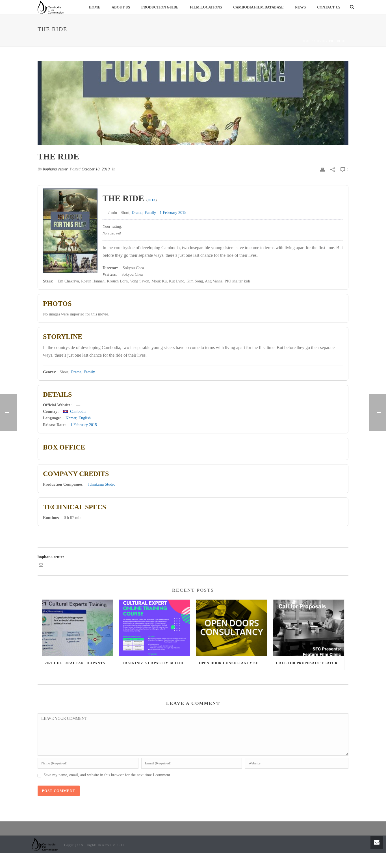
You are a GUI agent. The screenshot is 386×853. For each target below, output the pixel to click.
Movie (319, 41)
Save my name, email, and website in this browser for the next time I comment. (107, 775)
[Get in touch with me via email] (41, 566)
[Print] (322, 169)
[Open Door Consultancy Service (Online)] (231, 628)
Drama (137, 212)
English (85, 418)
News (300, 7)
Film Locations (206, 7)
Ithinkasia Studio (101, 484)
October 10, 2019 (96, 169)
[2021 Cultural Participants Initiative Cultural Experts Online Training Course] (77, 628)
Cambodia (78, 411)
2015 (151, 200)
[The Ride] (193, 103)
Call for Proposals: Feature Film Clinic (310, 663)
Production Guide (160, 7)
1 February (168, 212)
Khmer (71, 418)
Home (94, 7)
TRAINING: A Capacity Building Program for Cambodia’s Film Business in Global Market (156, 663)
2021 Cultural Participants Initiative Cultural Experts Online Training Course (79, 663)
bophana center (55, 169)
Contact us (328, 7)
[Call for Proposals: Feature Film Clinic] (308, 628)
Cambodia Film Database (258, 7)
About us (121, 7)
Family (150, 212)
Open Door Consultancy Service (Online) (233, 663)
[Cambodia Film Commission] (45, 844)
